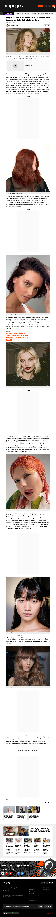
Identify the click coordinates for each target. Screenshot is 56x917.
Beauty (21, 13)
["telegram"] (22, 873)
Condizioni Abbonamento (34, 895)
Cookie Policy (32, 893)
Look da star (27, 13)
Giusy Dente (15, 25)
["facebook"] (18, 873)
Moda (17, 13)
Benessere (34, 13)
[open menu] (1, 13)
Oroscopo (51, 13)
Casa (39, 13)
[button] (48, 25)
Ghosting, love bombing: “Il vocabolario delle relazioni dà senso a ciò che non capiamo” (39, 830)
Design (42, 13)
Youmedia (31, 887)
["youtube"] (10, 873)
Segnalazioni (32, 889)
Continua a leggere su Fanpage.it (28, 750)
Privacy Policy (32, 891)
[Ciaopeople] (50, 913)
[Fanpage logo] (11, 6)
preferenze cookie (33, 900)
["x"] (14, 873)
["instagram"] (6, 873)
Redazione (31, 898)
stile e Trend (8, 13)
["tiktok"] (3, 873)
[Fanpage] (7, 883)
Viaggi (46, 13)
